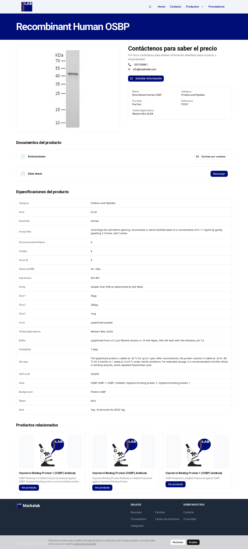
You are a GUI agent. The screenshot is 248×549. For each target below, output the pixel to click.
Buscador (136, 512)
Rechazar (178, 542)
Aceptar (193, 542)
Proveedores (217, 6)
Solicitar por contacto (213, 156)
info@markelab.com (144, 69)
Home (161, 6)
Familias (160, 512)
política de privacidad (85, 544)
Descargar (219, 173)
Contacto (175, 6)
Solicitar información (148, 78)
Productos (192, 6)
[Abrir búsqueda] (150, 7)
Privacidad (189, 519)
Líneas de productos (167, 519)
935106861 (141, 64)
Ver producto (29, 487)
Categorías (137, 525)
